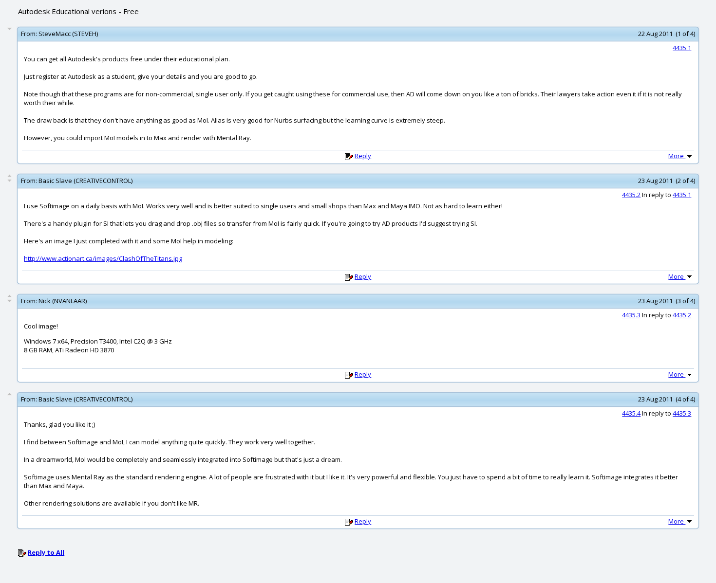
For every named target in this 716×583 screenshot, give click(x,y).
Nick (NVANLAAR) (62, 300)
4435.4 (631, 413)
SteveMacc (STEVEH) (68, 33)
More (676, 155)
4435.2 (631, 194)
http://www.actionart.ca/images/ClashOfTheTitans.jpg (103, 258)
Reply (363, 155)
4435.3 (631, 314)
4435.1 (682, 47)
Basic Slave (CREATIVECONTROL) (85, 180)
